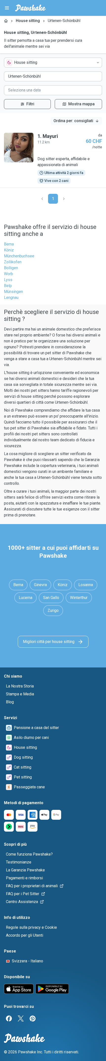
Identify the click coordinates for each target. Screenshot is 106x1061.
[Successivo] (64, 199)
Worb (8, 273)
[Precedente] (42, 199)
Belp (8, 285)
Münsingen (13, 291)
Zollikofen (12, 262)
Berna (9, 244)
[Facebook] (9, 1018)
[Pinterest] (32, 1018)
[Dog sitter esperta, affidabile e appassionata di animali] (53, 158)
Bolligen (11, 267)
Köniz (9, 250)
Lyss (8, 279)
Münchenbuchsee (19, 256)
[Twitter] (21, 1018)
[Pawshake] (30, 8)
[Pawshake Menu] (7, 8)
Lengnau (11, 297)
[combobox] (53, 62)
